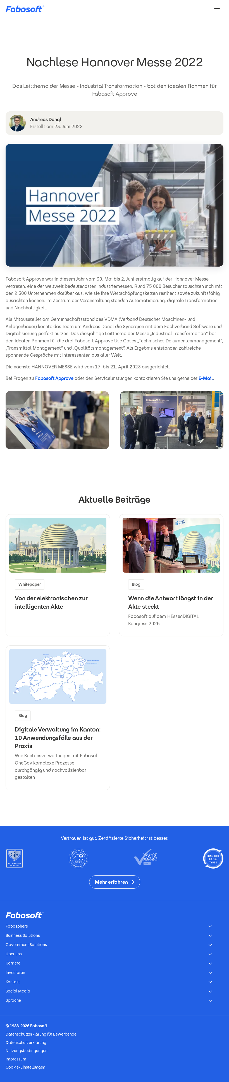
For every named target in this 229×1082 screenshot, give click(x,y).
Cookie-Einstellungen (25, 1067)
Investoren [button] (15, 972)
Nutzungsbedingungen (26, 1050)
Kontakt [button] (13, 981)
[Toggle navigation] (217, 9)
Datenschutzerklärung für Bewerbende (41, 1034)
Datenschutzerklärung (26, 1042)
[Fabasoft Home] (27, 9)
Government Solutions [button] (26, 944)
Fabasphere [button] (17, 926)
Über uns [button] (14, 953)
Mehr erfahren (111, 882)
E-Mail (206, 378)
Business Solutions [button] (23, 935)
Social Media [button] (18, 991)
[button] (57, 420)
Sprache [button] (13, 1000)
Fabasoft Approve (54, 378)
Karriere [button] (13, 963)
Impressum (16, 1059)
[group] (58, 575)
